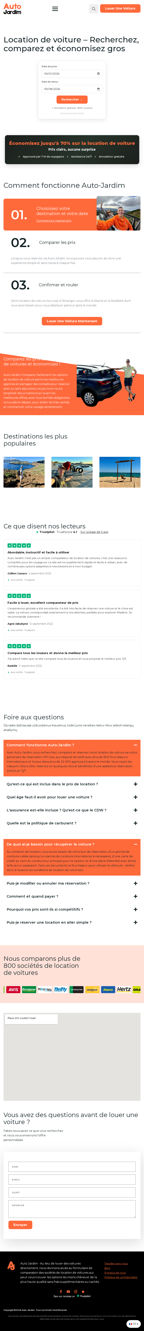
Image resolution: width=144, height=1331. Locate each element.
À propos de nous (115, 1272)
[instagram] (75, 1291)
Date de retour (50, 81)
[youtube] (68, 1291)
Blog (107, 1268)
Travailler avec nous (116, 1263)
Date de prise (49, 66)
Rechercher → (72, 99)
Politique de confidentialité (120, 1277)
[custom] (83, 1291)
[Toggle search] (93, 8)
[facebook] (60, 1291)
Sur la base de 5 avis (94, 532)
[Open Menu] (55, 9)
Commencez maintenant (53, 220)
